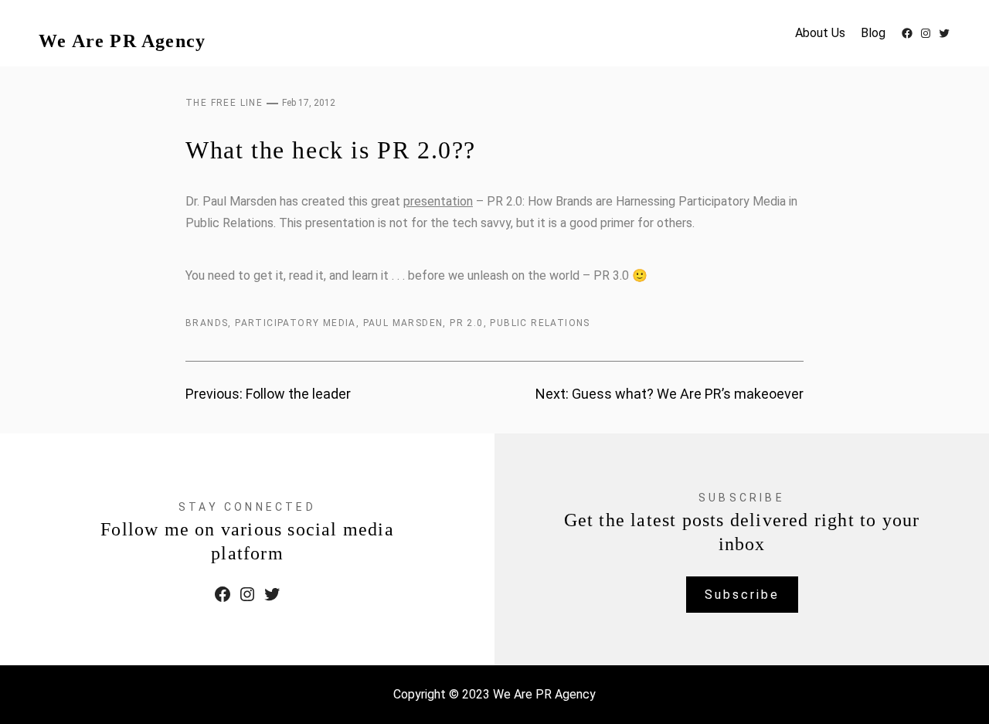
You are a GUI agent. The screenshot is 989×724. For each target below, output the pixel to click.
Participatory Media (295, 323)
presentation (438, 201)
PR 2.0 (466, 323)
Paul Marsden (403, 323)
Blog (873, 32)
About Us (820, 32)
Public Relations (540, 323)
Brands (206, 323)
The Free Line (224, 102)
